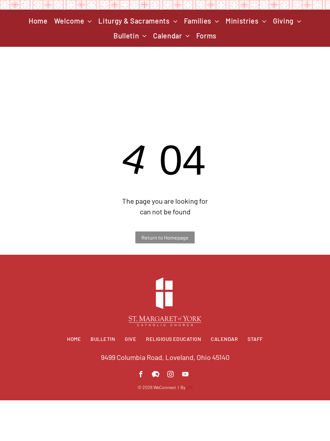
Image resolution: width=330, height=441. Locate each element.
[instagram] (170, 375)
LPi (189, 387)
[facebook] (141, 375)
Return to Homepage (165, 237)
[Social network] (155, 375)
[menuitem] (38, 21)
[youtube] (185, 375)
